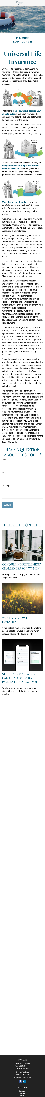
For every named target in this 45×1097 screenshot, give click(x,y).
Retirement (22, 1091)
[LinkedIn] (24, 1081)
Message (6, 485)
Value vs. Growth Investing (16, 619)
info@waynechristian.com (22, 1078)
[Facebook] (20, 1081)
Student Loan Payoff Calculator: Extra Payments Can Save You (20, 678)
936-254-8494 (25, 1066)
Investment (22, 1093)
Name (4, 460)
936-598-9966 (25, 1064)
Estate (22, 1096)
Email (4, 472)
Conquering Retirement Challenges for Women (21, 566)
